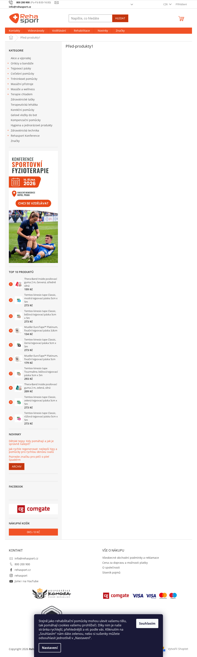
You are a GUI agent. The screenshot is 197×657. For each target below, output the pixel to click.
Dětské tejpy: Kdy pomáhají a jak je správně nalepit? (31, 443)
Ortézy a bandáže (22, 63)
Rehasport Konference (25, 135)
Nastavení (50, 648)
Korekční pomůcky (22, 110)
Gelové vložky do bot (24, 115)
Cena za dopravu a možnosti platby (125, 562)
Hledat (120, 18)
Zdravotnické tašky (23, 99)
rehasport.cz (23, 570)
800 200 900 (22, 564)
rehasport (21, 575)
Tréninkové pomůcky (24, 79)
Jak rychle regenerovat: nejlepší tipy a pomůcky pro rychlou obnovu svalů (33, 450)
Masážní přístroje (22, 84)
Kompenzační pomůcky (26, 120)
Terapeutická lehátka (24, 104)
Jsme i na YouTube (26, 581)
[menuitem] (14, 31)
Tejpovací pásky (21, 68)
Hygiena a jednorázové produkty (31, 125)
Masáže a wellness (23, 89)
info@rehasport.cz (26, 558)
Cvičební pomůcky (22, 73)
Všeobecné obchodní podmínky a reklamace (130, 557)
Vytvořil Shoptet (178, 649)
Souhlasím (147, 623)
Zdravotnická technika (25, 130)
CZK (165, 4)
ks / (33, 532)
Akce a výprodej (21, 58)
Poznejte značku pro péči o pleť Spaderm (29, 458)
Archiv (16, 466)
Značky (15, 141)
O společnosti (111, 567)
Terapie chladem (22, 94)
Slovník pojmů (111, 572)
